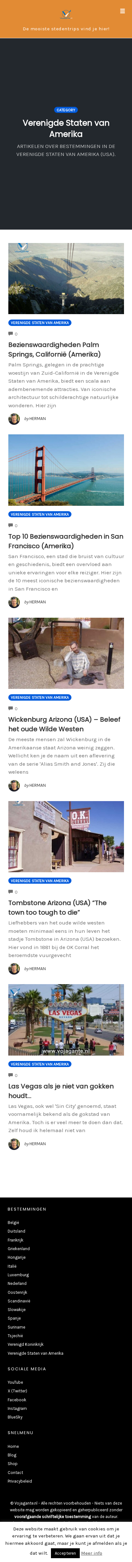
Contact (15, 1472)
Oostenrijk (17, 1292)
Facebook (17, 1399)
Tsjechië (15, 1335)
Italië (12, 1266)
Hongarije (17, 1257)
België (13, 1222)
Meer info (91, 1553)
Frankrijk (15, 1240)
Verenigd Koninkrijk (26, 1344)
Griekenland (19, 1248)
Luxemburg (18, 1274)
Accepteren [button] (65, 1553)
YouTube (15, 1382)
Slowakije (17, 1309)
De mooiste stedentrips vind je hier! (66, 29)
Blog (12, 1455)
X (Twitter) (17, 1391)
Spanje (14, 1318)
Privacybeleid (20, 1481)
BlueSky (15, 1417)
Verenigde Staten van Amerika (40, 323)
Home (13, 1446)
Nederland (17, 1283)
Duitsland (16, 1231)
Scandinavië (19, 1301)
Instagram (17, 1408)
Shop (13, 1463)
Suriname (16, 1327)
